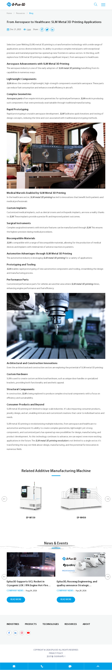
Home (9, 13)
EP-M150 (30, 518)
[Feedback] (70, 666)
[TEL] (42, 666)
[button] (4, 499)
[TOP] (98, 666)
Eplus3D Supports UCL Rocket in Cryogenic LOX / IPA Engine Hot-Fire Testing (27, 583)
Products (31, 624)
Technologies (50, 624)
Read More (15, 599)
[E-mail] (14, 666)
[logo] (16, 4)
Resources (20, 13)
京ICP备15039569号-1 (56, 656)
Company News (15, 591)
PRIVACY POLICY (56, 653)
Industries (13, 624)
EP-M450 (81, 518)
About (86, 624)
